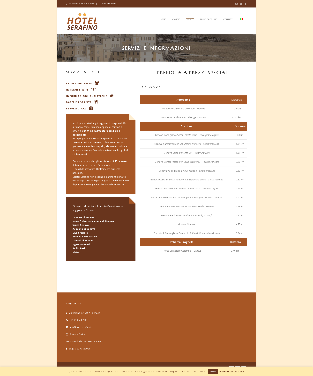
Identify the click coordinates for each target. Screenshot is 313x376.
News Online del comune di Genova (93, 221)
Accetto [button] (213, 371)
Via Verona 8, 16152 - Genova (84, 312)
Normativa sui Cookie (232, 371)
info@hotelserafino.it (81, 327)
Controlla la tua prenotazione (85, 341)
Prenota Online (208, 19)
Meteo (76, 252)
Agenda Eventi (81, 244)
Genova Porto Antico (85, 236)
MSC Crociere (80, 232)
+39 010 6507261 (78, 319)
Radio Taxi (79, 248)
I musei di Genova (83, 240)
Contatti (228, 19)
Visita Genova (81, 225)
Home (163, 19)
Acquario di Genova (84, 228)
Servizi (190, 19)
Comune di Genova (83, 217)
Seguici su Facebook (79, 348)
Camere (176, 19)
